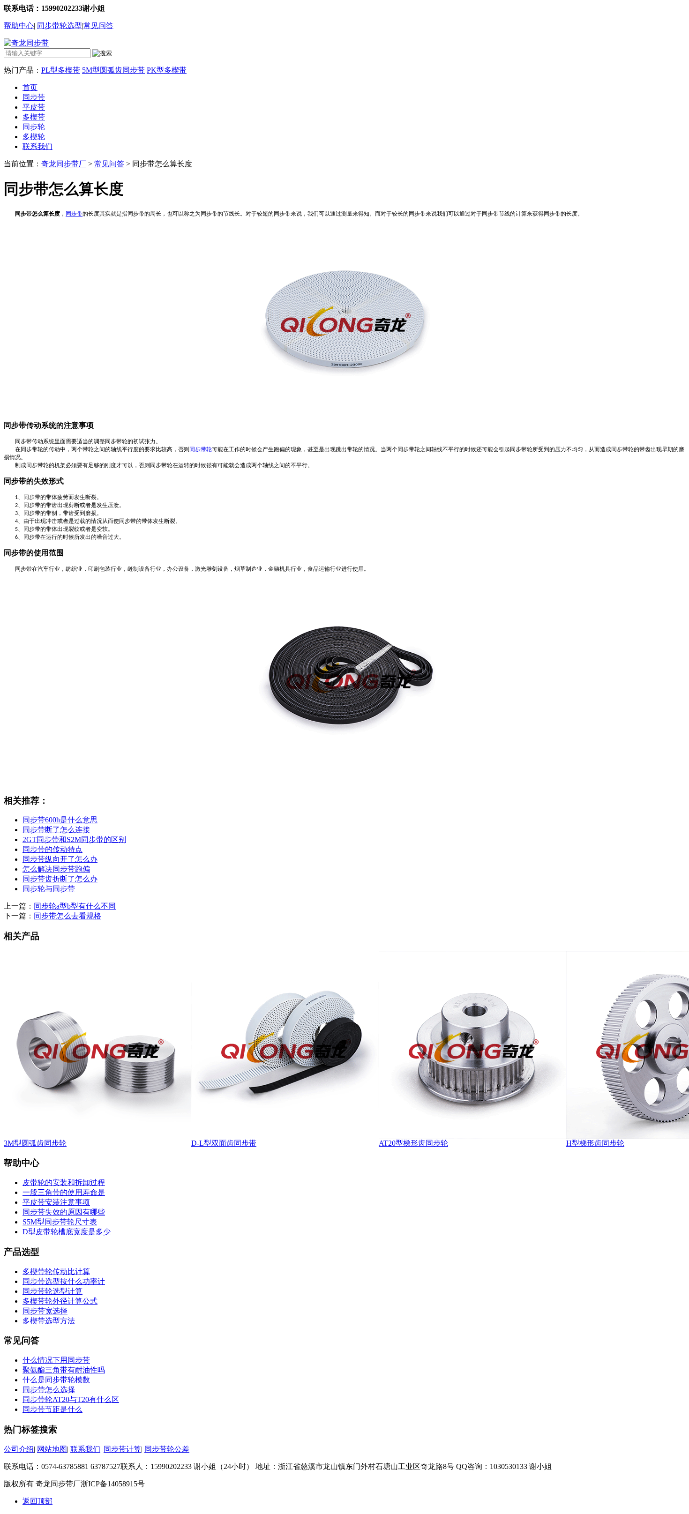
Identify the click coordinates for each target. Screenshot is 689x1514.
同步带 (33, 97)
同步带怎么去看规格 (67, 916)
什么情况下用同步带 (56, 1360)
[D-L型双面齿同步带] (285, 1136)
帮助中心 (19, 26)
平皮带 (33, 107)
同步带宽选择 (44, 1311)
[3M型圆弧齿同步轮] (97, 1136)
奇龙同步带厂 (63, 164)
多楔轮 (33, 137)
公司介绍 (19, 1449)
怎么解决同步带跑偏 (56, 869)
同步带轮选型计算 (52, 1291)
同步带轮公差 (166, 1449)
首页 (29, 87)
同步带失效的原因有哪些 (63, 1212)
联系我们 (37, 146)
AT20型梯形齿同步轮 (413, 1143)
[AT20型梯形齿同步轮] (472, 1136)
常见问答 (98, 26)
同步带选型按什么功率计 (63, 1281)
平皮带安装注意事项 (56, 1202)
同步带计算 (122, 1449)
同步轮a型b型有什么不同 (75, 906)
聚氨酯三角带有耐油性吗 (63, 1370)
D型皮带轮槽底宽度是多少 (66, 1232)
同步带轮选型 (59, 26)
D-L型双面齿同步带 (223, 1143)
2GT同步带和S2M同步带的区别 (74, 839)
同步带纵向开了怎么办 (59, 859)
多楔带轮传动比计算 (56, 1271)
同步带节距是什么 (52, 1409)
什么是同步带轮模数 (56, 1380)
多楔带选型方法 (48, 1321)
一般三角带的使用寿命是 (63, 1192)
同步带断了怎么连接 (56, 830)
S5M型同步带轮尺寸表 (59, 1222)
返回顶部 (37, 1501)
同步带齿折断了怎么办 (59, 879)
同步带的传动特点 (52, 849)
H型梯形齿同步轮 (595, 1143)
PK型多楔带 (167, 70)
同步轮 (33, 127)
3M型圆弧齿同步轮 (35, 1143)
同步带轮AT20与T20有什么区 (70, 1399)
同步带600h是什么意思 (59, 820)
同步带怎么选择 (48, 1390)
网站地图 (52, 1449)
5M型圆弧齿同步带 (113, 70)
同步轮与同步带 (48, 889)
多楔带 (33, 117)
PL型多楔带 (60, 70)
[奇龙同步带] (26, 43)
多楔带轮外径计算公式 (59, 1301)
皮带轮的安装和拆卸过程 (63, 1182)
